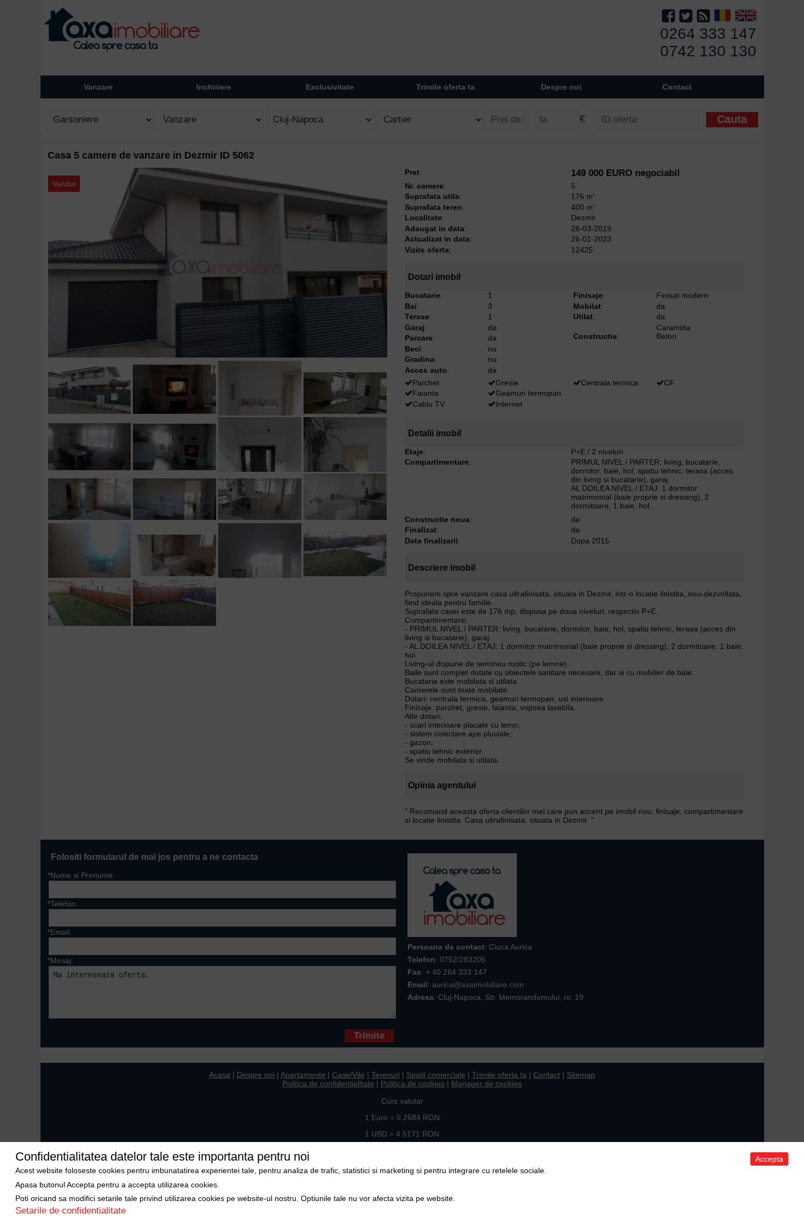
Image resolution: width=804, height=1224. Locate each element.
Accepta (769, 1159)
